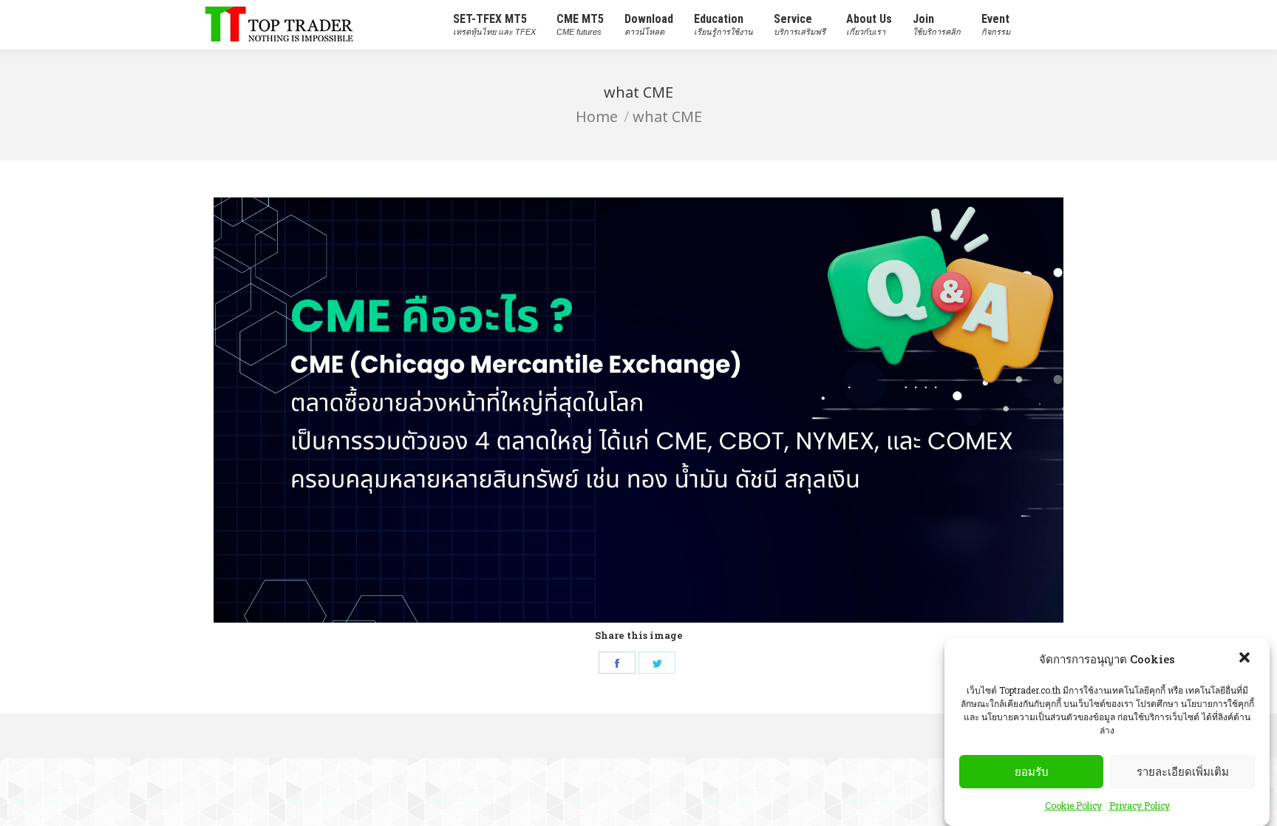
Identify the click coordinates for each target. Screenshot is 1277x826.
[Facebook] (617, 662)
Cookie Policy (1073, 805)
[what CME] (638, 410)
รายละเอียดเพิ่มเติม (1183, 771)
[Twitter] (656, 662)
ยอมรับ (1032, 771)
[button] (1246, 659)
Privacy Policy (1139, 805)
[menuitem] (494, 25)
